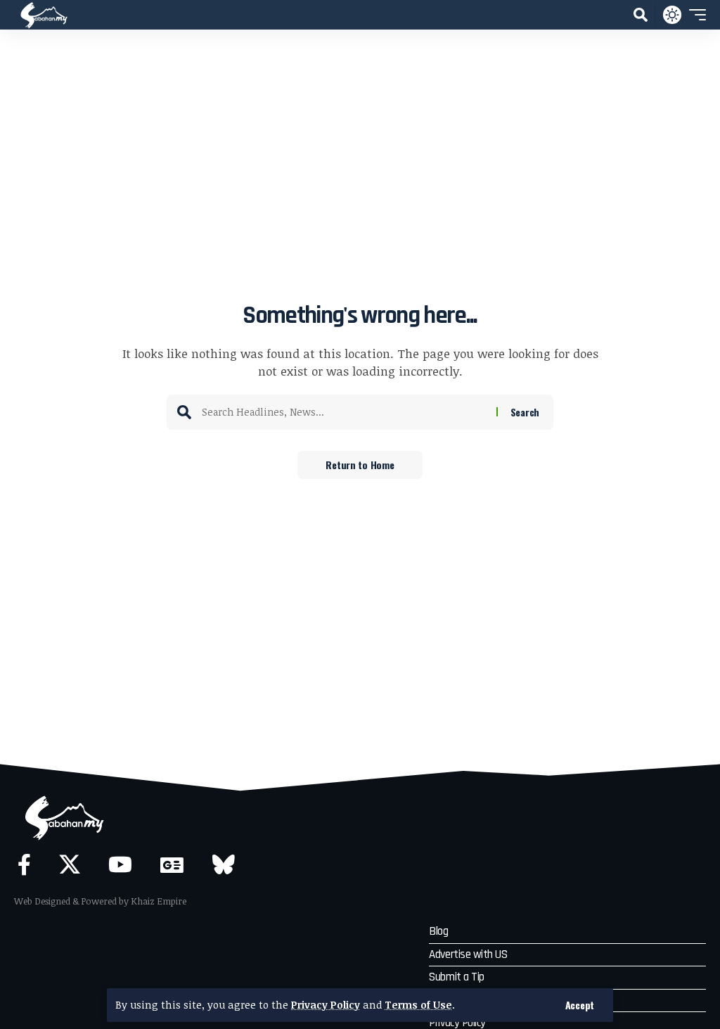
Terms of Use (418, 1004)
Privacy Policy (325, 1004)
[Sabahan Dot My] (44, 15)
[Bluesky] (223, 865)
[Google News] (172, 865)
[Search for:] (343, 412)
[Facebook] (24, 865)
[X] (70, 865)
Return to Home (360, 464)
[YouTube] (120, 865)
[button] (580, 1005)
